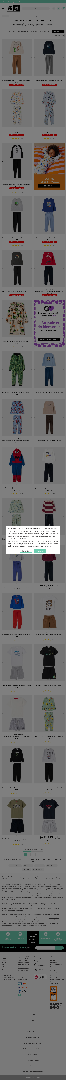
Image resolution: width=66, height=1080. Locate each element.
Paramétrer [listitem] (26, 551)
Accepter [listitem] (40, 551)
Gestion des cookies (45, 546)
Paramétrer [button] (34, 543)
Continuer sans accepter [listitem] (51, 528)
